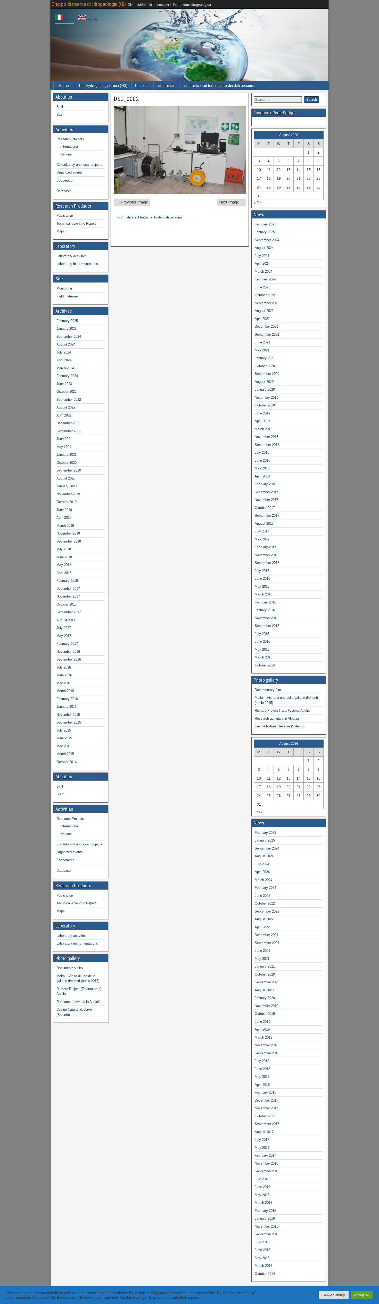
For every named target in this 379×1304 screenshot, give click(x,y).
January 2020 (66, 486)
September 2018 (68, 541)
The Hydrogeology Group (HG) (102, 85)
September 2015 (68, 722)
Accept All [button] (361, 1295)
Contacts (142, 85)
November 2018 (68, 533)
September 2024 (68, 337)
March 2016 (65, 691)
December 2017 (68, 589)
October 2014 (66, 762)
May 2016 (63, 683)
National (66, 154)
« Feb (258, 203)
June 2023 (64, 384)
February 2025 (67, 321)
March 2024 (65, 368)
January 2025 (66, 329)
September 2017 (68, 612)
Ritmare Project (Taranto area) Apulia (282, 710)
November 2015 (68, 715)
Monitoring (64, 288)
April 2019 (63, 518)
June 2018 (64, 557)
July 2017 (63, 628)
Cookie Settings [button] (333, 1295)
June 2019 (64, 510)
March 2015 (65, 754)
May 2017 (63, 636)
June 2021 (64, 439)
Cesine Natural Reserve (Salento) (279, 726)
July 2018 (63, 549)
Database (63, 191)
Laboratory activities (71, 256)
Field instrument (68, 296)
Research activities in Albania (78, 1002)
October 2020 (66, 463)
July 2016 (63, 667)
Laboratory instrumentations (77, 264)
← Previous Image (132, 202)
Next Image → (231, 202)
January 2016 (66, 707)
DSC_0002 (126, 99)
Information (166, 85)
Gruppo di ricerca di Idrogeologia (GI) (89, 4)
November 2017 (68, 596)
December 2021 (68, 423)
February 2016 (67, 699)
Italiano (68, 19)
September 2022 (68, 400)
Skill (59, 107)
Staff (60, 114)
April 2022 (63, 415)
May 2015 (63, 746)
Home (64, 85)
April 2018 (63, 573)
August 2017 (65, 620)
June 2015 (64, 738)
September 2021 (68, 431)
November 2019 (68, 494)
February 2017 (67, 644)
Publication (64, 215)
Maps (60, 231)
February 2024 (67, 376)
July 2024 (63, 352)
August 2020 (65, 478)
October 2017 (66, 604)
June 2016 (64, 675)
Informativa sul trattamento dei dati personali (219, 85)
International (69, 146)
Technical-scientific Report (76, 223)
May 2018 (63, 565)
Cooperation (65, 180)
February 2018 (67, 581)
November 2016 (68, 652)
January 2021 (66, 455)
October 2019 (66, 502)
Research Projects (70, 139)
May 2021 (63, 447)
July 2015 (63, 730)
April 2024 (63, 360)
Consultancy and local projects (79, 165)
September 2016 (68, 659)
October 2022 (66, 392)
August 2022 (65, 407)
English (91, 19)
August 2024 (65, 344)
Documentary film (69, 968)
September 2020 (68, 470)
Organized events (69, 172)
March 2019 (65, 526)
